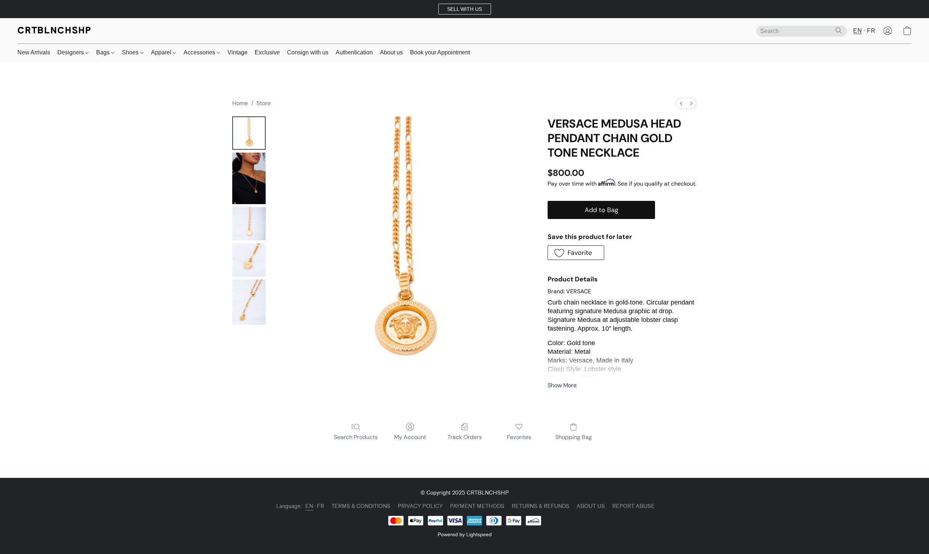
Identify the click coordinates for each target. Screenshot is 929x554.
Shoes (131, 52)
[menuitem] (681, 103)
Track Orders (464, 437)
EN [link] (309, 506)
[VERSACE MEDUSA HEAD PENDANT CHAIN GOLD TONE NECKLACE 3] (249, 260)
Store (264, 103)
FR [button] (871, 31)
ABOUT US (591, 506)
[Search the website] (838, 30)
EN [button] (857, 31)
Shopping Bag (573, 437)
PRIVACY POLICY (420, 506)
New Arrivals (33, 52)
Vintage (237, 52)
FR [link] (320, 506)
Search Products (356, 437)
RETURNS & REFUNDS (540, 506)
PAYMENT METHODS (477, 506)
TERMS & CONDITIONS (360, 506)
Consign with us (307, 52)
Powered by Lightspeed (465, 534)
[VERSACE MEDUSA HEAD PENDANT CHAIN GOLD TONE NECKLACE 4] (249, 302)
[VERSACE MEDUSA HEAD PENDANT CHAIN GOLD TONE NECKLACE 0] (249, 133)
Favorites (519, 437)
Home (240, 103)
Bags (103, 52)
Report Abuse (633, 506)
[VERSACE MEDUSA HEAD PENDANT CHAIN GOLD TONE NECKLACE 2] (249, 223)
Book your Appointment (440, 52)
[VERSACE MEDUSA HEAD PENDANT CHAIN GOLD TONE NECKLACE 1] (249, 178)
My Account (410, 437)
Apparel (162, 52)
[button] (464, 9)
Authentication (354, 52)
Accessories (200, 52)
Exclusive (267, 52)
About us (391, 52)
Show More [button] (562, 385)
